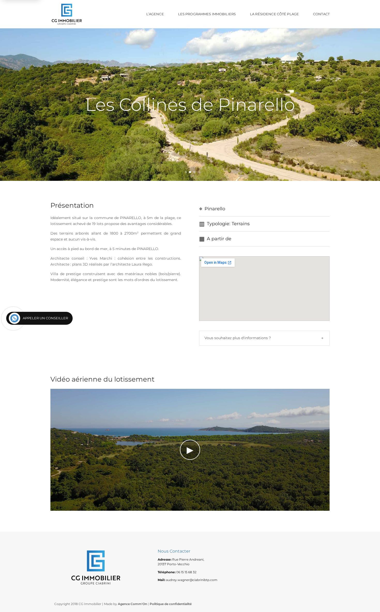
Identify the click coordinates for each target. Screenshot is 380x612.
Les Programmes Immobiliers (207, 14)
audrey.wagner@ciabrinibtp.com (191, 580)
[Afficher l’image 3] (194, 172)
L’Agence (155, 14)
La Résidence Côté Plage (274, 14)
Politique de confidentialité (171, 604)
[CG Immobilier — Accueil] (66, 14)
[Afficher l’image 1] (186, 172)
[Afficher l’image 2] (190, 172)
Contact (321, 14)
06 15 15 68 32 (186, 572)
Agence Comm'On (132, 604)
